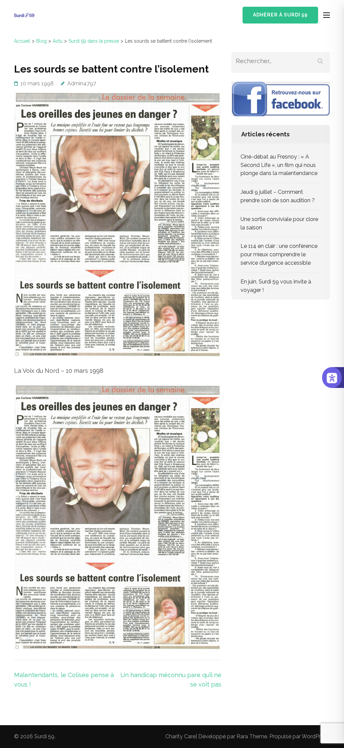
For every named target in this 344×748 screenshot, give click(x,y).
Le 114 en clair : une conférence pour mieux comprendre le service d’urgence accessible (279, 254)
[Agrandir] (212, 393)
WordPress (315, 736)
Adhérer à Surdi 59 (280, 14)
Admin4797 (81, 83)
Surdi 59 (44, 736)
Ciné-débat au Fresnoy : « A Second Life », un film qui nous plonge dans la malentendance (279, 165)
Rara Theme (251, 736)
